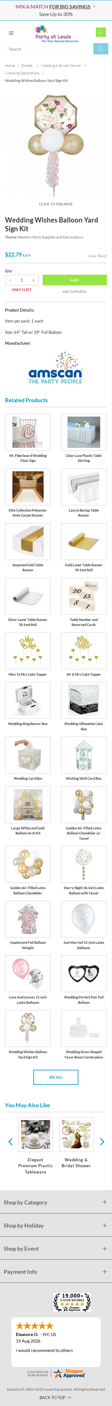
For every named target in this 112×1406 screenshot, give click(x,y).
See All (56, 1077)
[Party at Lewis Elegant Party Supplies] (56, 32)
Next (101, 1141)
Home (10, 65)
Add (74, 280)
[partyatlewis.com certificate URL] (56, 1373)
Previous (10, 1141)
